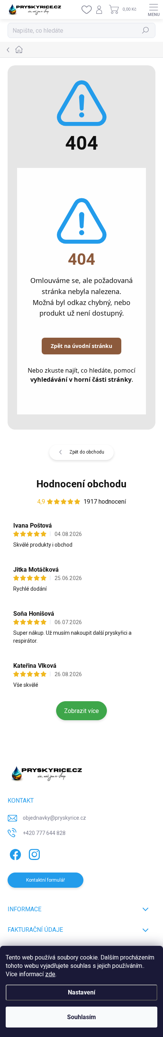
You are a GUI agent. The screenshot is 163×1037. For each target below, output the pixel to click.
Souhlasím (81, 1017)
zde (50, 974)
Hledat (145, 30)
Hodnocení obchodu (81, 484)
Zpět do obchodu (86, 452)
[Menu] (153, 9)
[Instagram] (33, 853)
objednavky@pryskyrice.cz (54, 818)
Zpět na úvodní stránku (81, 345)
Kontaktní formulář (45, 880)
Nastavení (81, 992)
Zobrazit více (81, 711)
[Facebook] (14, 853)
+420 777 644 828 (44, 833)
